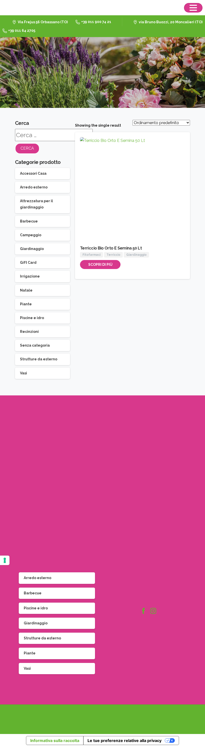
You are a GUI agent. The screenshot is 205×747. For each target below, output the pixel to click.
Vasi (23, 373)
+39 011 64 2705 (21, 31)
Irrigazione (30, 276)
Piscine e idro (32, 318)
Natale (26, 290)
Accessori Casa (33, 173)
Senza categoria (35, 345)
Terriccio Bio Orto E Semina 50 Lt (111, 248)
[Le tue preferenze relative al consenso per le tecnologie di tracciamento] (5, 560)
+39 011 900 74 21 (96, 22)
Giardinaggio (32, 249)
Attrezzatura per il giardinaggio (36, 204)
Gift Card (28, 263)
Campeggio (30, 235)
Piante (26, 304)
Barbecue (29, 221)
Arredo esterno (34, 187)
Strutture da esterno (38, 359)
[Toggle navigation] (193, 8)
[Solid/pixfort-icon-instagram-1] (153, 611)
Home (98, 72)
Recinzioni (29, 332)
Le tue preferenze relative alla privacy (125, 740)
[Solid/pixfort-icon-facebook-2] (143, 611)
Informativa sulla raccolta (54, 740)
